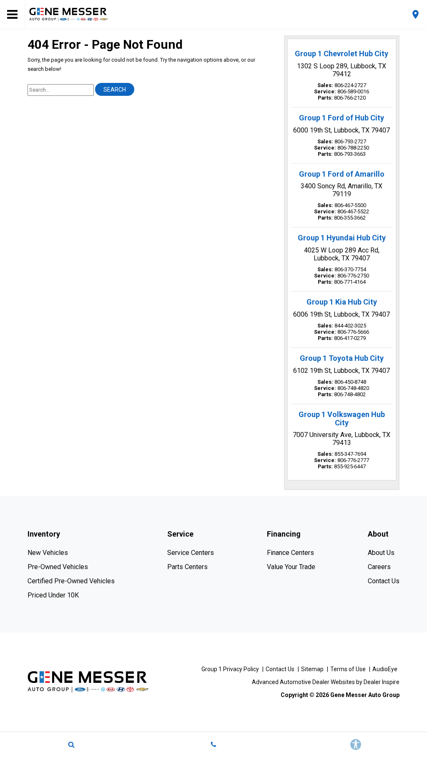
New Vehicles (48, 553)
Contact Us (383, 581)
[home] (68, 14)
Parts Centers (187, 567)
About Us (381, 553)
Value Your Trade (291, 567)
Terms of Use (348, 669)
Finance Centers (290, 553)
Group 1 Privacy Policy (230, 669)
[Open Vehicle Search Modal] (71, 744)
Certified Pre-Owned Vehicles (71, 581)
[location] (415, 14)
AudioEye (384, 669)
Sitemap (312, 669)
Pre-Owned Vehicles (58, 567)
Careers (379, 567)
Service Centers (190, 553)
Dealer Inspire (381, 682)
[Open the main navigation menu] (12, 14)
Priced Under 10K (53, 595)
